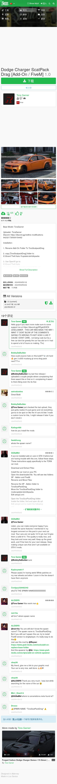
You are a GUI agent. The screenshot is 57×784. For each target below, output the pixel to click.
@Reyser (33, 642)
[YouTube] (18, 98)
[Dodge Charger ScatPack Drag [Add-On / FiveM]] (28, 162)
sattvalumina (17, 391)
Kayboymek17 (17, 569)
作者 (24, 322)
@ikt (31, 650)
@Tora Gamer (17, 407)
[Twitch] (21, 98)
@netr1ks (15, 628)
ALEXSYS (15, 600)
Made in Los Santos (9, 776)
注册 (20, 719)
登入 (14, 719)
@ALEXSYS (16, 680)
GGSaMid (15, 452)
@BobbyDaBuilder (19, 373)
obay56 (14, 662)
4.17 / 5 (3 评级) (6, 220)
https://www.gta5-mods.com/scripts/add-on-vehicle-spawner (30, 651)
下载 (30, 80)
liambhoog (16, 440)
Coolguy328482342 (19, 587)
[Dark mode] (49, 3)
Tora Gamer (23, 95)
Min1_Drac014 (17, 693)
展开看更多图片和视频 (28, 207)
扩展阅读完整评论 (32, 509)
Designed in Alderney (10, 773)
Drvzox (14, 705)
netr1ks (14, 613)
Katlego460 (16, 427)
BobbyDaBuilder (18, 352)
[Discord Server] (24, 98)
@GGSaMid (16, 696)
